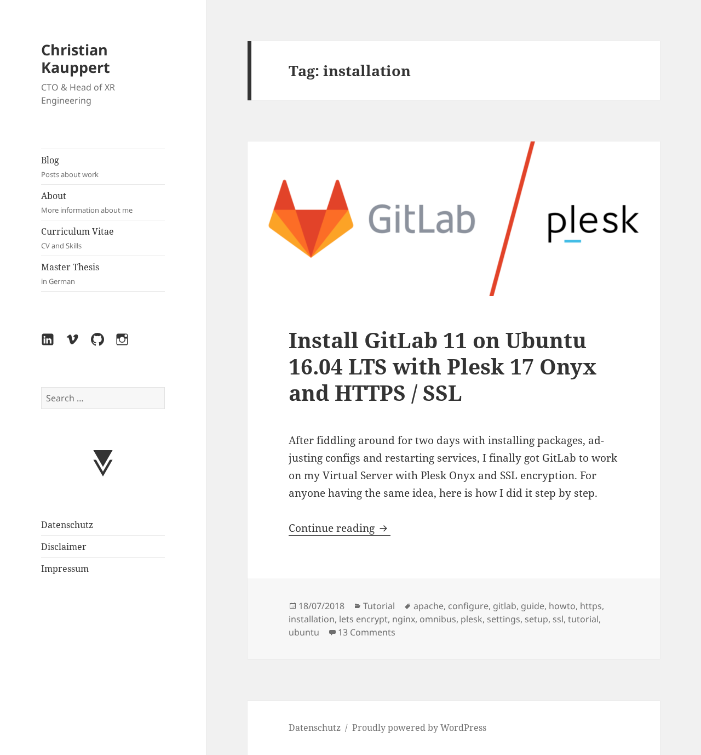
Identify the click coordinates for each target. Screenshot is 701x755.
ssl (558, 619)
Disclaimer (64, 547)
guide (532, 606)
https (591, 606)
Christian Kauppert (75, 58)
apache (428, 606)
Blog (70, 166)
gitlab (504, 606)
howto (562, 606)
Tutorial (379, 606)
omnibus (438, 619)
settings (503, 619)
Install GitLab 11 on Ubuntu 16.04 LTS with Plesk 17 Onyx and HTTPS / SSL (442, 366)
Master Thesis (70, 273)
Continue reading (339, 528)
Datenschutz (67, 525)
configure (468, 606)
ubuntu (304, 632)
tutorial (583, 619)
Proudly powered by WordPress (419, 728)
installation (312, 619)
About (87, 202)
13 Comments (366, 632)
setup (536, 619)
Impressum (65, 569)
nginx (403, 619)
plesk (471, 619)
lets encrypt (363, 619)
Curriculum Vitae (77, 238)
